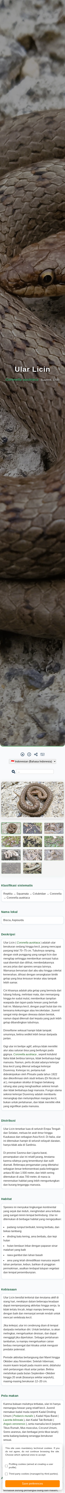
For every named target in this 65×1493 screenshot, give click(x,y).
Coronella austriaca (29, 942)
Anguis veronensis (14, 1423)
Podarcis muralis (23, 1415)
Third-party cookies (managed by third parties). (33, 1474)
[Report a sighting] (42, 754)
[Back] (29, 754)
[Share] (36, 754)
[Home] (22, 754)
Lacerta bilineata (13, 1419)
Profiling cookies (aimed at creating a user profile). (31, 1466)
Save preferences (32, 1483)
